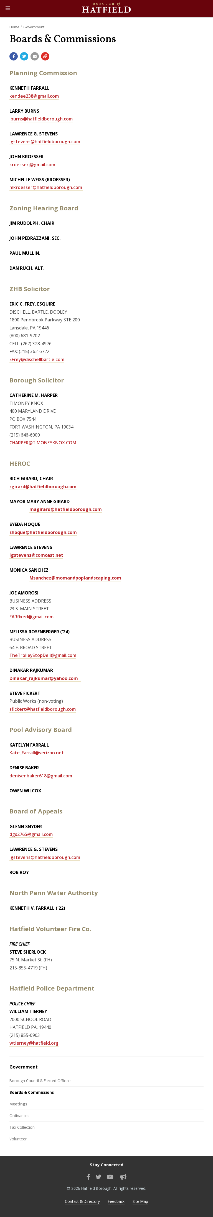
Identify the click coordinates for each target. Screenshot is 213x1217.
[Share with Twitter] (24, 56)
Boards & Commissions (31, 1092)
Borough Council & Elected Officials (40, 1080)
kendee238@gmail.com (34, 96)
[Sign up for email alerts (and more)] (123, 1177)
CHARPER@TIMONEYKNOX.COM (42, 443)
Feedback (116, 1201)
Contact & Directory (82, 1201)
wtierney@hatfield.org (34, 1043)
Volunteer (18, 1139)
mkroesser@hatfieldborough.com (46, 187)
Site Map (140, 1201)
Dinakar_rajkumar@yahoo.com (45, 678)
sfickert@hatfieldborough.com (42, 709)
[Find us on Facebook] (88, 1177)
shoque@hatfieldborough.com (43, 532)
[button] (8, 8)
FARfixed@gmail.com (31, 617)
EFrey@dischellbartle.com (36, 359)
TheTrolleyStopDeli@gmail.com (42, 655)
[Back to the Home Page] (106, 8)
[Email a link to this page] (35, 56)
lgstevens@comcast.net (36, 555)
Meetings (18, 1104)
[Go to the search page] (204, 8)
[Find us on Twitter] (99, 1177)
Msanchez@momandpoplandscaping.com (75, 578)
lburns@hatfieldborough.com (41, 119)
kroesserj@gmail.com (32, 165)
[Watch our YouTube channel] (110, 1177)
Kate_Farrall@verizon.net (36, 753)
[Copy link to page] (45, 56)
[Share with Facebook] (13, 56)
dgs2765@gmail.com (31, 834)
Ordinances (19, 1115)
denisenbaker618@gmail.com (40, 776)
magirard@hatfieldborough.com (65, 509)
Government (33, 26)
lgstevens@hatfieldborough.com (44, 141)
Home (14, 26)
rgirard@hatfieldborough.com (43, 486)
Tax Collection (22, 1127)
